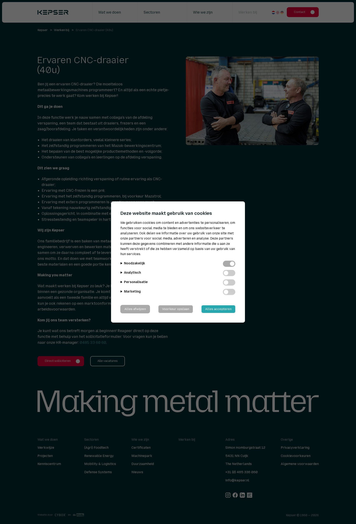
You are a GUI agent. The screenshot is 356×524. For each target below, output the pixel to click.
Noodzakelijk (134, 263)
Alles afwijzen (135, 309)
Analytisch (132, 272)
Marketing (132, 291)
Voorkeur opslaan (175, 309)
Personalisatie (136, 282)
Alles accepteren (218, 309)
